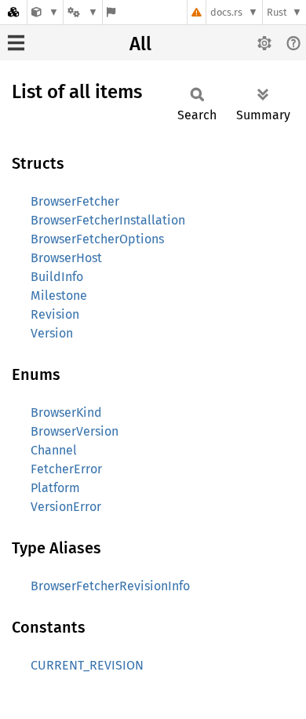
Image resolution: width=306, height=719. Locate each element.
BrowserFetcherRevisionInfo (110, 585)
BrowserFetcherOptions (97, 239)
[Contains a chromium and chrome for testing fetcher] (45, 12)
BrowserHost (66, 257)
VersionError (66, 506)
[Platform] (82, 12)
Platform (55, 487)
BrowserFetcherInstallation (108, 220)
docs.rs (226, 12)
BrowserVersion (74, 431)
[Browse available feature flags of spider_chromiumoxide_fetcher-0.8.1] (111, 12)
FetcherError (66, 469)
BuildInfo (57, 276)
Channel (54, 450)
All (140, 44)
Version (52, 333)
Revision (55, 314)
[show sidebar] (16, 42)
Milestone (59, 295)
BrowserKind (66, 412)
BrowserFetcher (75, 201)
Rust (277, 12)
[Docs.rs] (13, 12)
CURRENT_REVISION (87, 665)
